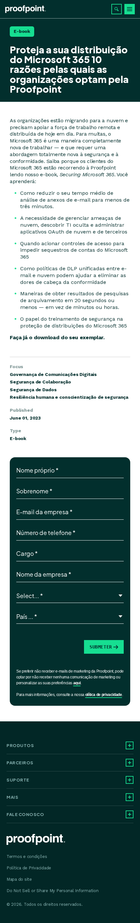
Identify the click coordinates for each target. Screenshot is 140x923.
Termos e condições (27, 856)
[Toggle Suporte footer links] (129, 779)
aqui (77, 683)
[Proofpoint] (25, 9)
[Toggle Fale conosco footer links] (129, 814)
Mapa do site (19, 879)
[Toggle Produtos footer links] (129, 745)
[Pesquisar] (116, 9)
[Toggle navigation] (129, 9)
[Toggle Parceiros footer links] (129, 762)
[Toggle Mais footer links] (129, 797)
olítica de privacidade (103, 694)
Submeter (101, 646)
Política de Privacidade (29, 867)
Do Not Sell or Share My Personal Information (53, 890)
